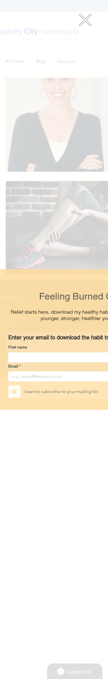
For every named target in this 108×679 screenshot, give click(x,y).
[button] (85, 20)
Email (14, 366)
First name (17, 347)
